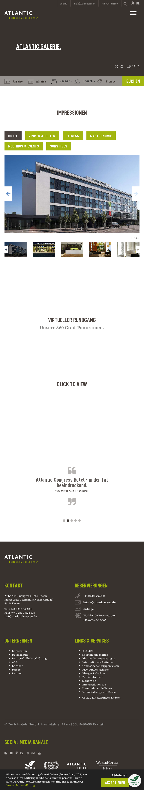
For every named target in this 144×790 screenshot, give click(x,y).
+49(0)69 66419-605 (94, 620)
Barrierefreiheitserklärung (29, 658)
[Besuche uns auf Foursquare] (17, 753)
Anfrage (88, 609)
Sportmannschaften (95, 655)
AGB (14, 662)
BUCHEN (133, 81)
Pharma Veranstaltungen (98, 658)
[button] (8, 193)
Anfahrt (63, 3)
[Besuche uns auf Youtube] (39, 753)
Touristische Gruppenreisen (101, 666)
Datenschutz (20, 655)
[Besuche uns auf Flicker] (11, 753)
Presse (16, 669)
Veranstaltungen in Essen (99, 692)
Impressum (19, 651)
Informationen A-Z (94, 684)
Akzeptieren (115, 783)
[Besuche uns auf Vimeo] (22, 753)
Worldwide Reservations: (99, 615)
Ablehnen (119, 775)
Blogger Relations (94, 673)
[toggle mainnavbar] (133, 14)
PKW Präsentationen (95, 669)
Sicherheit (89, 681)
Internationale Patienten (98, 662)
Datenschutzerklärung (20, 785)
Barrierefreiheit (92, 677)
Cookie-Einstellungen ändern (101, 697)
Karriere (17, 666)
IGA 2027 (87, 651)
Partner (17, 673)
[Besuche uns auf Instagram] (27, 753)
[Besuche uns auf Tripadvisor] (33, 753)
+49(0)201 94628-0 (94, 596)
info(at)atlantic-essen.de (20, 616)
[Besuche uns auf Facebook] (6, 753)
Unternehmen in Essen (97, 688)
